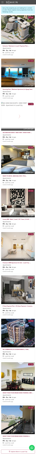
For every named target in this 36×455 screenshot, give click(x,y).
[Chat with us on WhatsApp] (32, 447)
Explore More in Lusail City (19, 451)
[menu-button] (2, 2)
